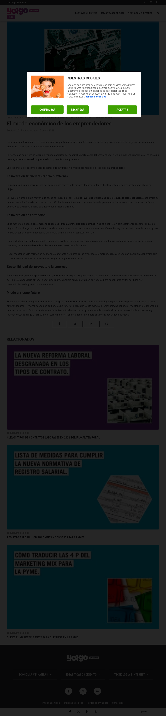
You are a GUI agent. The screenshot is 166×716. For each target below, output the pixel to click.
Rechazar (77, 109)
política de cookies (95, 96)
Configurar (47, 109)
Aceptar (122, 109)
